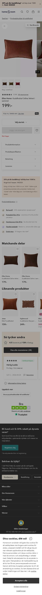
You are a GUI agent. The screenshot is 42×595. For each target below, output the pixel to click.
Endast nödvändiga (21, 586)
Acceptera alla (21, 580)
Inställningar (21, 591)
